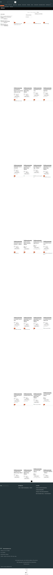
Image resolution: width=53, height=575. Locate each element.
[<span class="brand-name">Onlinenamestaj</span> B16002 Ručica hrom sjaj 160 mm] (38, 206)
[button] (17, 96)
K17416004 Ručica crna (47, 243)
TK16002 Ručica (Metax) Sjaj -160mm (18, 471)
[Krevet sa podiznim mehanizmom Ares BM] (6, 16)
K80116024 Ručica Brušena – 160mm (18, 243)
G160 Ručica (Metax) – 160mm (47, 471)
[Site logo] (3, 2)
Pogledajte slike (15, 86)
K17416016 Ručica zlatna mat (47, 319)
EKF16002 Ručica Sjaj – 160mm (37, 167)
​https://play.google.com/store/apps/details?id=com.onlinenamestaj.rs (26, 562)
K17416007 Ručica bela (18, 319)
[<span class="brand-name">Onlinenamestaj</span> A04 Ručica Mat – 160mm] (38, 435)
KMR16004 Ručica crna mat (18, 167)
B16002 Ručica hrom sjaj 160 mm (38, 242)
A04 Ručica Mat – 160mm (37, 470)
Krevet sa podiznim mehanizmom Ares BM (6, 17)
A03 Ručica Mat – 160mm (47, 394)
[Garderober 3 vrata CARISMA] (4, 20)
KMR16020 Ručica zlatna (18, 395)
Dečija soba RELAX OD (4, 24)
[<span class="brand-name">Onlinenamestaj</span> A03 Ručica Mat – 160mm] (47, 358)
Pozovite (4, 548)
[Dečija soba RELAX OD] (4, 23)
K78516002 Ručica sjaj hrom (47, 89)
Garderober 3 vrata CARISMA (5, 21)
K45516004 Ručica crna (37, 89)
